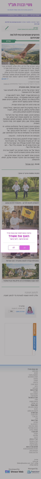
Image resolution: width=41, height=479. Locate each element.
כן (24, 248)
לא (14, 248)
